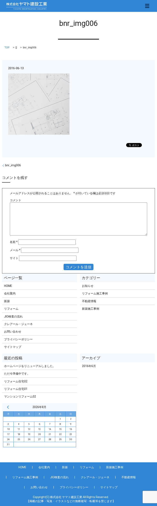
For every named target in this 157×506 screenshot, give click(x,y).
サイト (14, 258)
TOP (6, 47)
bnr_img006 (13, 165)
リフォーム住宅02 (15, 381)
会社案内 (10, 293)
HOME (8, 285)
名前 (14, 242)
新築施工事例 (90, 308)
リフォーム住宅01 (15, 389)
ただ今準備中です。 (17, 373)
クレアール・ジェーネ (18, 324)
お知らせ (87, 285)
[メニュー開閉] (147, 6)
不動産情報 (89, 301)
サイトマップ (12, 346)
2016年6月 (89, 366)
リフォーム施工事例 (95, 293)
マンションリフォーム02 (20, 396)
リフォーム (11, 308)
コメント (15, 200)
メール (15, 250)
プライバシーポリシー (18, 339)
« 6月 (8, 407)
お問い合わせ (12, 331)
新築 (7, 301)
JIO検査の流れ (13, 316)
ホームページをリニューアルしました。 (30, 366)
